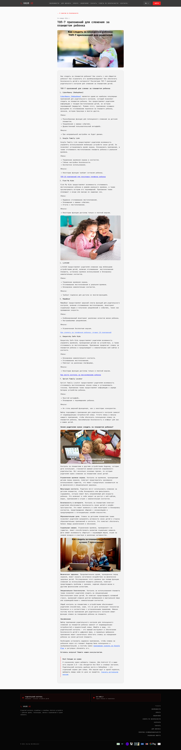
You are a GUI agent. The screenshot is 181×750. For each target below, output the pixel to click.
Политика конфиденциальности (149, 732)
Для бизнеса (66, 3)
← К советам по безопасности (67, 13)
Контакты (123, 3)
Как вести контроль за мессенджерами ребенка (80, 375)
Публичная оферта (154, 735)
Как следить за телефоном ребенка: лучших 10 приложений (85, 332)
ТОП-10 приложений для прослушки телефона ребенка (83, 177)
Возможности (54, 3)
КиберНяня (85, 3)
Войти (157, 3)
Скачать (93, 3)
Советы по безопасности (108, 3)
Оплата (75, 3)
